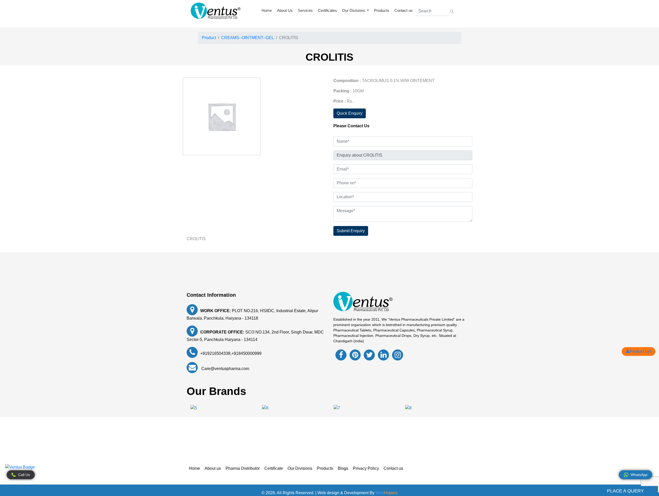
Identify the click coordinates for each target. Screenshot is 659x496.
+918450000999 (246, 353)
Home (267, 10)
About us (213, 468)
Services (305, 10)
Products (381, 10)
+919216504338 (215, 353)
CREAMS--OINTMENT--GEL (247, 37)
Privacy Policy (366, 468)
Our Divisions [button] (354, 10)
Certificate (273, 468)
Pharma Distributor (243, 468)
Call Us (24, 475)
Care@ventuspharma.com (224, 368)
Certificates (327, 10)
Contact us (403, 10)
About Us (285, 10)
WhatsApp (639, 475)
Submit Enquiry (351, 231)
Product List (640, 351)
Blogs (343, 468)
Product (209, 37)
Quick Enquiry (349, 113)
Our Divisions (300, 468)
